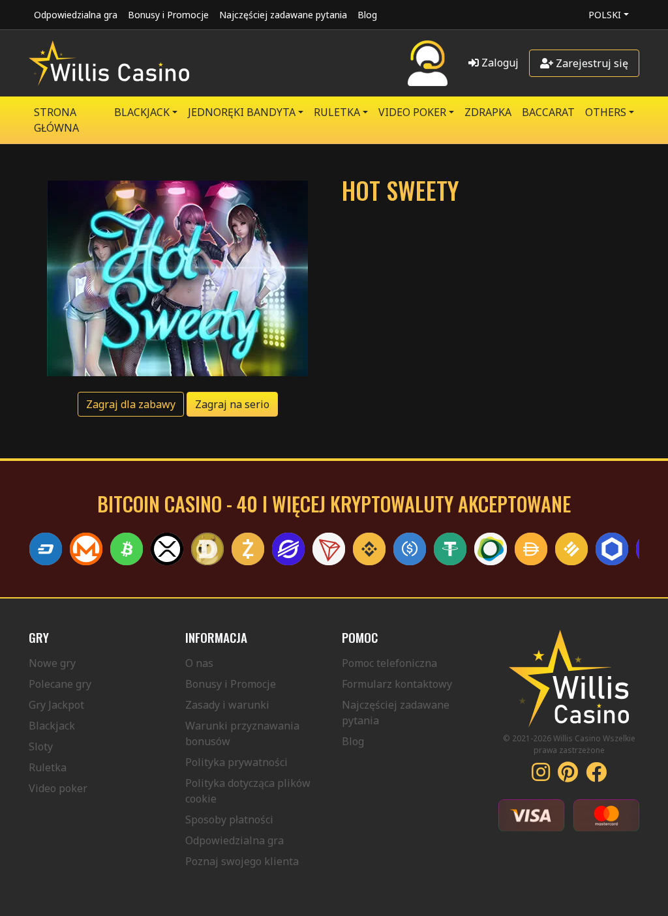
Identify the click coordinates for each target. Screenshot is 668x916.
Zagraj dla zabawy (130, 404)
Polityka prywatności (236, 762)
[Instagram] (541, 776)
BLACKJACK (142, 112)
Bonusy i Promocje (168, 14)
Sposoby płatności (229, 819)
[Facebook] (596, 776)
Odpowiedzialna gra (75, 14)
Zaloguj (499, 62)
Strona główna (56, 120)
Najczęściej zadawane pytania (283, 14)
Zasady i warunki (227, 705)
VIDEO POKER (412, 112)
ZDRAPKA (487, 112)
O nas (199, 663)
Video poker (58, 788)
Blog (367, 14)
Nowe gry (52, 663)
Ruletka (48, 767)
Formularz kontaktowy (397, 684)
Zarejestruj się (590, 63)
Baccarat (548, 112)
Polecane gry (60, 684)
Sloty (41, 746)
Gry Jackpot (56, 705)
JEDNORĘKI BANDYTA (242, 112)
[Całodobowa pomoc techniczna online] (428, 63)
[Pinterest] (568, 776)
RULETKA (337, 112)
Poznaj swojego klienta (242, 861)
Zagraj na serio (232, 404)
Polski (604, 14)
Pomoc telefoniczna (389, 663)
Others (605, 112)
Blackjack (52, 725)
